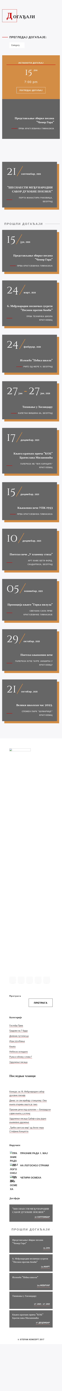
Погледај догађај (31, 90)
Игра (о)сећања (17, 1040)
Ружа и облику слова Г (20, 1056)
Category (15, 45)
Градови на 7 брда (18, 1030)
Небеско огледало (18, 1051)
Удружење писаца (18, 1061)
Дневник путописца (19, 1035)
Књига (12, 1046)
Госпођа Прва (16, 1025)
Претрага (15, 995)
